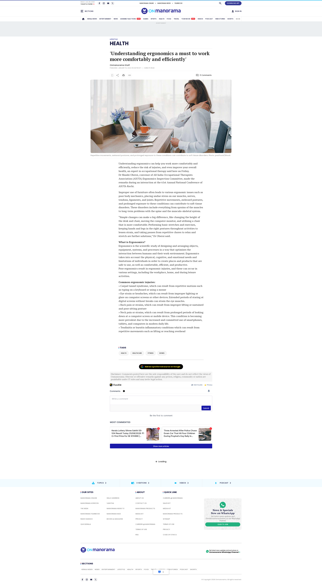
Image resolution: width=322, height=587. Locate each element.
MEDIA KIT (139, 514)
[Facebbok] (82, 579)
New (138, 19)
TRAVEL (176, 19)
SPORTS (153, 19)
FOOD (169, 19)
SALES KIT (167, 503)
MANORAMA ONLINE (147, 3)
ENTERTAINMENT (105, 19)
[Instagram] (104, 3)
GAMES (145, 19)
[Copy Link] (129, 75)
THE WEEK (84, 508)
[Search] (220, 3)
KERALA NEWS (92, 19)
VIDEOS (200, 19)
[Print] (123, 75)
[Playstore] (179, 551)
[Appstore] (196, 551)
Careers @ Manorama (145, 524)
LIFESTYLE (121, 569)
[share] (117, 75)
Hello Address (113, 498)
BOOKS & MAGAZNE (115, 519)
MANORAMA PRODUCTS (145, 508)
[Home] (83, 18)
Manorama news (164, 3)
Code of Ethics (170, 534)
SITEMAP (166, 519)
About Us (139, 498)
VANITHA (110, 503)
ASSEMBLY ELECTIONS (130, 19)
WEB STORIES (220, 19)
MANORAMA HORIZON (89, 503)
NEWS (116, 19)
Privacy (139, 519)
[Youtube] (108, 3)
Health (119, 43)
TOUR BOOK (188, 19)
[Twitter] (112, 3)
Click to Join (223, 524)
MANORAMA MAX (114, 514)
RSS (136, 534)
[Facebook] (99, 3)
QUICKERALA (85, 524)
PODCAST (209, 19)
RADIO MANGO (86, 519)
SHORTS (230, 19)
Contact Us (141, 503)
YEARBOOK (178, 3)
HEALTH (161, 19)
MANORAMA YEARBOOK (90, 514)
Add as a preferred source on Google (162, 366)
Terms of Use (141, 529)
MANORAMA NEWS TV (115, 508)
